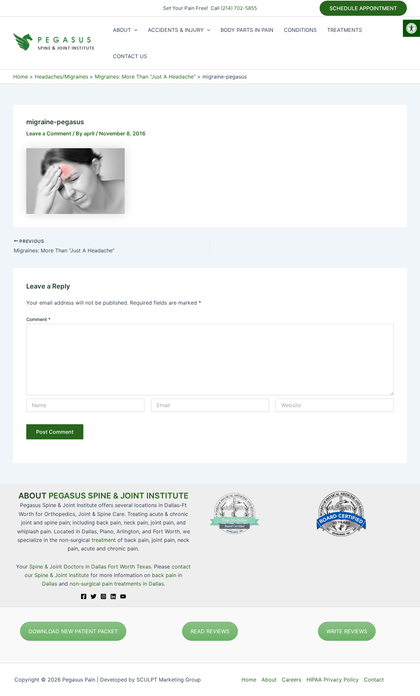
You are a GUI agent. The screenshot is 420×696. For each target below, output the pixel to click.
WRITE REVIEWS (346, 631)
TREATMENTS (344, 30)
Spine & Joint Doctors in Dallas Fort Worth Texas (90, 566)
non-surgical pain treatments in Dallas (117, 583)
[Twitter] (93, 596)
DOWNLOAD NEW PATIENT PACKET (73, 631)
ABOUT (122, 30)
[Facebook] (84, 596)
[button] (411, 28)
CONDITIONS (300, 30)
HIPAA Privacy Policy (332, 679)
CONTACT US (130, 56)
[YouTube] (123, 596)
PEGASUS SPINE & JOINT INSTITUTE (119, 495)
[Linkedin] (113, 596)
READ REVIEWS (210, 631)
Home (249, 679)
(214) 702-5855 (239, 8)
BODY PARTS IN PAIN (246, 30)
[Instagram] (103, 596)
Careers (291, 679)
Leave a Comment (48, 133)
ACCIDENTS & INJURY (176, 30)
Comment (38, 319)
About (269, 679)
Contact (374, 679)
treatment (104, 540)
